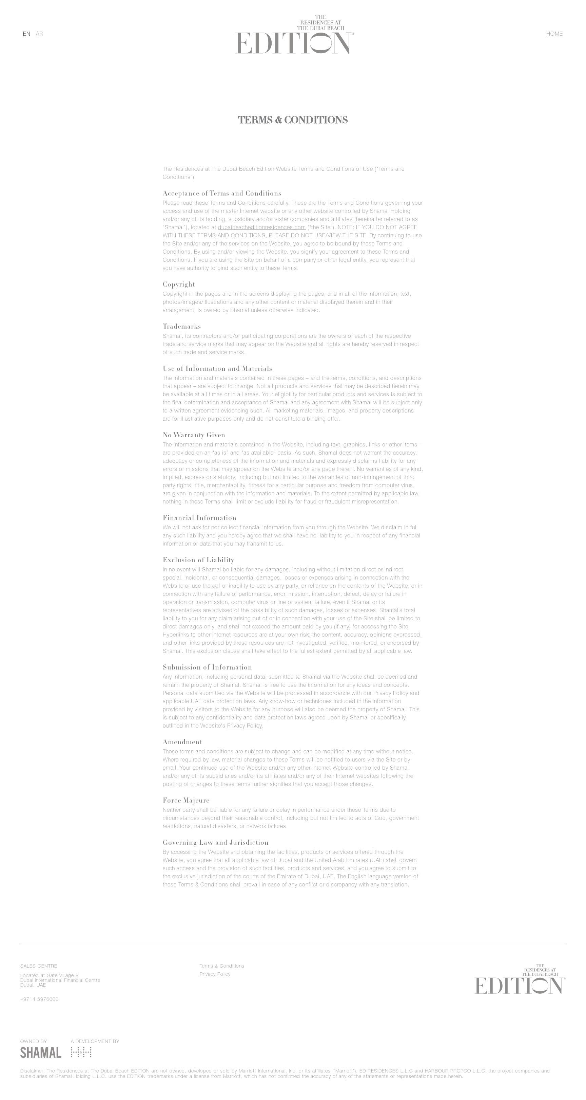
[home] (294, 34)
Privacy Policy (244, 726)
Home (554, 34)
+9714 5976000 (39, 999)
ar (39, 34)
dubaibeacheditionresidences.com (262, 228)
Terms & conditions (222, 966)
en (27, 34)
